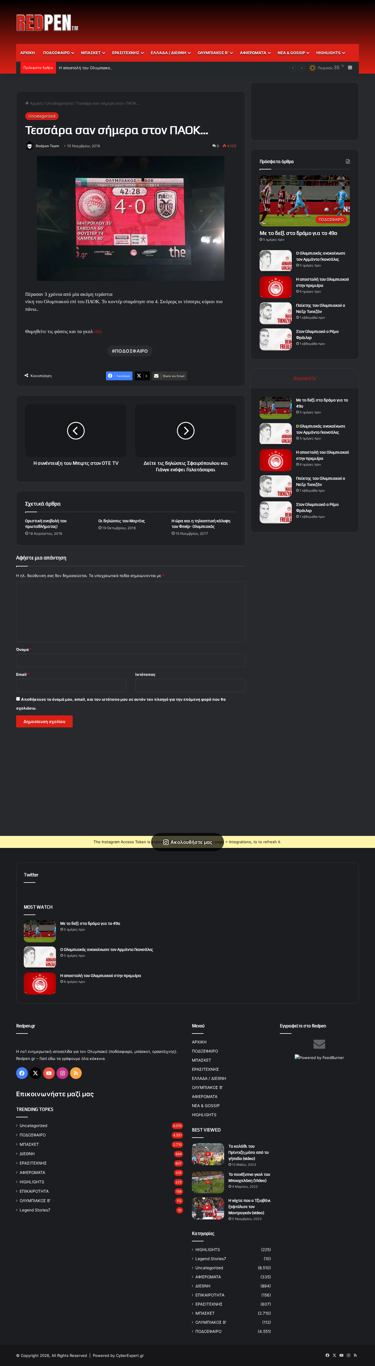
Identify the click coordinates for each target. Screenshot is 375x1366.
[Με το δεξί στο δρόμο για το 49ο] (276, 408)
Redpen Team (47, 146)
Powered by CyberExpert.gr (118, 1355)
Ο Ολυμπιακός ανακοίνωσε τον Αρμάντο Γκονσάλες (106, 949)
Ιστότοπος (145, 674)
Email (23, 674)
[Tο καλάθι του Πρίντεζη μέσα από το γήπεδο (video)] (208, 1154)
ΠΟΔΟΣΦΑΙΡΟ (56, 52)
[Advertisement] (246, 19)
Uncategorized (59, 103)
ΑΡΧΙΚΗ (27, 52)
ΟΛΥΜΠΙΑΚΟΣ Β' (35, 1200)
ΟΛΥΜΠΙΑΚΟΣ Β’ (213, 52)
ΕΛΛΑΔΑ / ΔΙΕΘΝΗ (168, 52)
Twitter (31, 874)
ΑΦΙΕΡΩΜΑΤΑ (253, 52)
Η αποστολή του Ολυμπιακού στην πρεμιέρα (99, 67)
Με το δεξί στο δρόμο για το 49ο (298, 233)
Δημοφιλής (304, 378)
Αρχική (35, 103)
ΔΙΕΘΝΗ (27, 1153)
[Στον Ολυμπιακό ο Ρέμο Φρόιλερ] (276, 339)
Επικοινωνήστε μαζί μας (55, 1094)
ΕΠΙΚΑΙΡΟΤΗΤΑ (34, 1191)
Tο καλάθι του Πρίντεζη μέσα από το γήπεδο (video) (249, 1152)
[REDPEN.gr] (47, 22)
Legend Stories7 (35, 1210)
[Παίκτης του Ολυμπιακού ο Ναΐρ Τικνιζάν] (276, 313)
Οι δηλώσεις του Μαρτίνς (121, 520)
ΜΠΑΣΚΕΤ (91, 52)
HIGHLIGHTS (328, 52)
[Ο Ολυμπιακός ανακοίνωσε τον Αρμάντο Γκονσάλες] (276, 261)
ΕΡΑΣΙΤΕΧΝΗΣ (125, 52)
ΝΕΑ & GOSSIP (291, 52)
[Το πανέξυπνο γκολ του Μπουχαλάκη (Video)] (208, 1182)
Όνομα (24, 649)
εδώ (98, 331)
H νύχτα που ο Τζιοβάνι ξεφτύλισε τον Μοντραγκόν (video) (250, 1206)
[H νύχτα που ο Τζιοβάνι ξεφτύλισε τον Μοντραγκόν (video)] (208, 1208)
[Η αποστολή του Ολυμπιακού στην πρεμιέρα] (276, 287)
